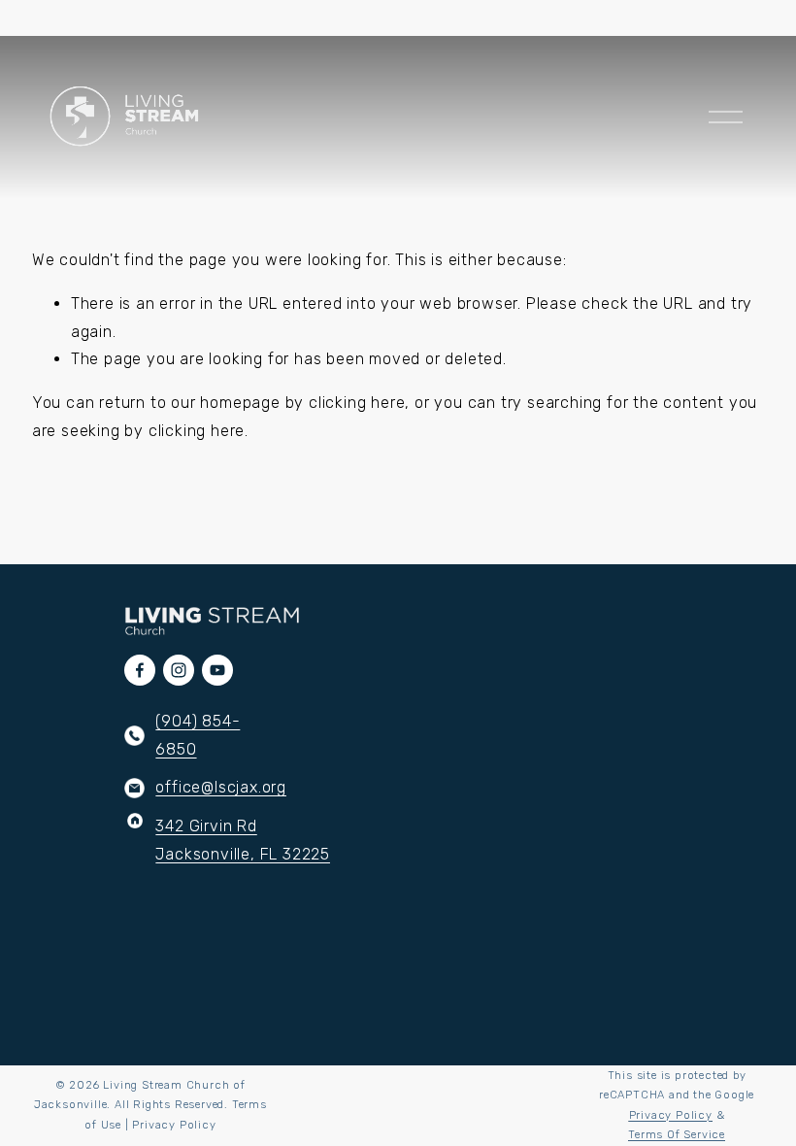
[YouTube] (217, 670)
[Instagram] (178, 670)
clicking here (357, 402)
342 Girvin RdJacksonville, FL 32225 (242, 840)
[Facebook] (139, 670)
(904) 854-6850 (197, 735)
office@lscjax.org (220, 787)
